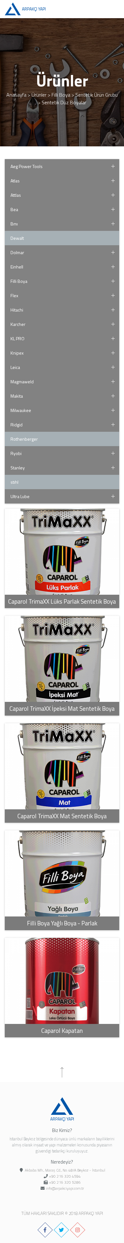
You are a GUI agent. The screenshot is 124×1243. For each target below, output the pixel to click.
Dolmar (17, 252)
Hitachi (16, 309)
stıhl (14, 482)
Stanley (17, 467)
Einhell (16, 266)
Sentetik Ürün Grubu (96, 95)
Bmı (14, 223)
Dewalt (17, 238)
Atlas (15, 180)
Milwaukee (20, 410)
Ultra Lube (20, 496)
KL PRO (17, 338)
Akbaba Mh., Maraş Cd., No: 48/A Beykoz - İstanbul (65, 1170)
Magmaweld (22, 381)
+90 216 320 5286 (65, 1182)
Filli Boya (61, 95)
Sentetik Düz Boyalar (64, 102)
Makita (16, 396)
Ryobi (16, 453)
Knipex (17, 352)
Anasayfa (16, 95)
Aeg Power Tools (26, 166)
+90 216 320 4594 (65, 1176)
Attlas (15, 195)
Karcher (17, 324)
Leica (15, 367)
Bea (14, 209)
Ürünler (38, 95)
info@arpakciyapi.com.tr (65, 1188)
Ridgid (16, 424)
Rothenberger (24, 439)
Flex (14, 295)
